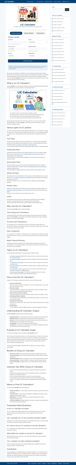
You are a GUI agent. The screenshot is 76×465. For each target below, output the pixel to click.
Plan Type (10, 53)
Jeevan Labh (19, 155)
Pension (9, 188)
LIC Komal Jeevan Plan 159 (58, 54)
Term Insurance (40, 33)
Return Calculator (57, 1)
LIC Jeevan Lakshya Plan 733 (58, 118)
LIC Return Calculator (14, 265)
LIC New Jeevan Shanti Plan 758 (59, 78)
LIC (31, 122)
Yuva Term (24, 144)
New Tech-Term (33, 144)
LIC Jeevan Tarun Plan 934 (58, 57)
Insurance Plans (30, 1)
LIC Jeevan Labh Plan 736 (58, 121)
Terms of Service (66, 463)
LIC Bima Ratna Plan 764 (58, 96)
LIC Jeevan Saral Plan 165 (58, 48)
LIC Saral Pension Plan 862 (58, 81)
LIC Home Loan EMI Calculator (17, 272)
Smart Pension (28, 190)
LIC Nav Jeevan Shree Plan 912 (59, 60)
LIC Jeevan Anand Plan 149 (58, 39)
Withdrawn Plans (65, 1)
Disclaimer (60, 463)
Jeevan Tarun (16, 168)
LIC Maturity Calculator (15, 256)
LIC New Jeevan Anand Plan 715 (59, 115)
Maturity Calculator (48, 1)
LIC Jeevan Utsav (17, 177)
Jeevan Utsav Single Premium (28, 177)
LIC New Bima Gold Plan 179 (58, 42)
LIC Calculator (9, 1)
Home (29, 463)
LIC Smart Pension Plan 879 (58, 69)
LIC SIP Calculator (14, 268)
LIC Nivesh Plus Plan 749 (58, 45)
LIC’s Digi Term (18, 144)
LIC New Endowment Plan (28, 154)
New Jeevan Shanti (11, 190)
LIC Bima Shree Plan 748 (58, 99)
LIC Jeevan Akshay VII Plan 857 (59, 75)
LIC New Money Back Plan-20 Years (35, 166)
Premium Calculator (16, 33)
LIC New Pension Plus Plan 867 (59, 72)
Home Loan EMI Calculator (58, 30)
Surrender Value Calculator (58, 18)
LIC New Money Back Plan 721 (59, 90)
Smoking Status (31, 53)
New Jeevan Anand (38, 154)
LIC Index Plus (15, 201)
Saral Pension (19, 190)
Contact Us (44, 463)
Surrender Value (40, 1)
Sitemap (48, 463)
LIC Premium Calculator (15, 259)
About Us (39, 463)
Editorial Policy (54, 463)
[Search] (67, 9)
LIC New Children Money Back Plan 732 (60, 103)
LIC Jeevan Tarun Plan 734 (58, 93)
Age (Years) (10, 39)
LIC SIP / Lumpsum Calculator (59, 27)
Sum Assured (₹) (11, 46)
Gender (30, 39)
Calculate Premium (27, 60)
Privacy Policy (34, 463)
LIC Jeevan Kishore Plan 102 (58, 51)
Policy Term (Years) (32, 46)
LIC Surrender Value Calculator (17, 262)
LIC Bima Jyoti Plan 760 (57, 124)
